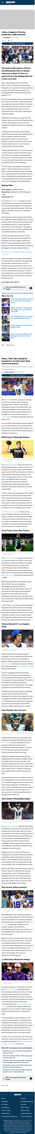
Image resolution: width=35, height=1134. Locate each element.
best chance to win (8, 575)
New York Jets (6, 742)
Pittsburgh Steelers (11, 465)
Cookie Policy (5, 1113)
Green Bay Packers (10, 558)
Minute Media (10, 1120)
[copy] (11, 40)
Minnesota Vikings (10, 989)
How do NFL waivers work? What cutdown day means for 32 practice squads (17, 1066)
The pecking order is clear (10, 512)
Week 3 (7, 400)
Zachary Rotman (9, 372)
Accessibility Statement (9, 1116)
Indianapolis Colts (10, 345)
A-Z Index (4, 1104)
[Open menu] (3, 2)
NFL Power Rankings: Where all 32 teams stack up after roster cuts (17, 1056)
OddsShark (14, 201)
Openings (4, 1101)
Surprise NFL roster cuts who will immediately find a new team (17, 1052)
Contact (23, 1098)
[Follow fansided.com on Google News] (31, 288)
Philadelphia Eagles (11, 826)
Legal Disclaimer (26, 1113)
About (3, 1098)
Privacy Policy (6, 1110)
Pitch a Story (25, 1107)
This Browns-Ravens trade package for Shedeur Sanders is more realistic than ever (17, 1071)
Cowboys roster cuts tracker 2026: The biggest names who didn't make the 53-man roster (17, 1061)
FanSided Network (27, 1101)
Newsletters (5, 1107)
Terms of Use (25, 1110)
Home (3, 345)
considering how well (24, 666)
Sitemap (23, 1104)
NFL (7, 1085)
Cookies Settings (26, 1116)
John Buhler (7, 37)
